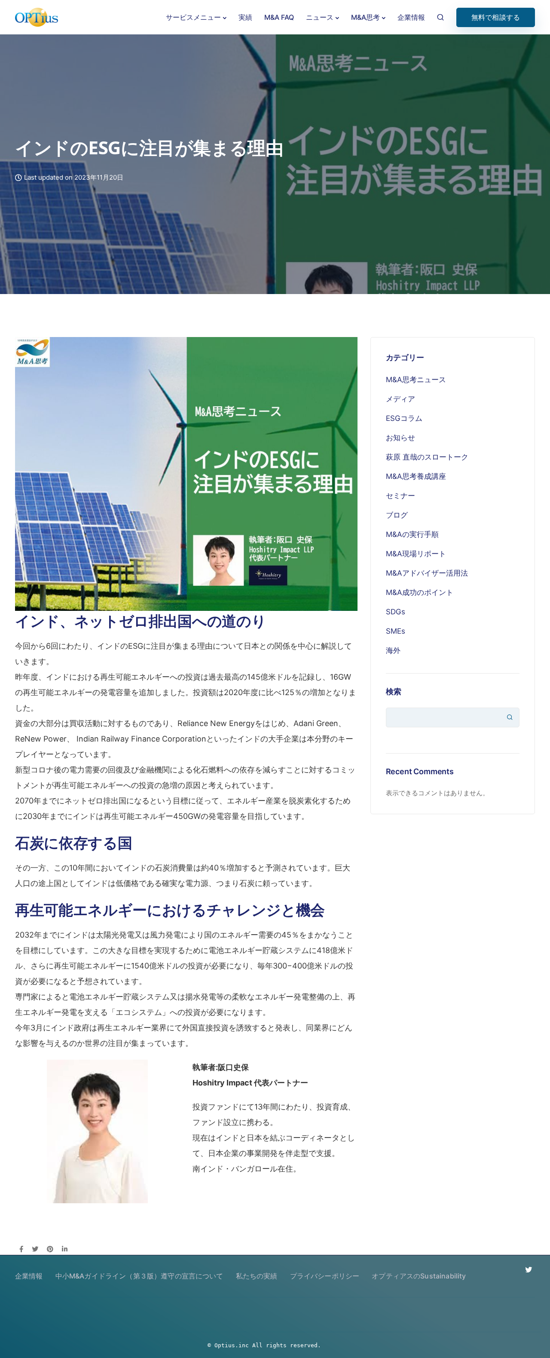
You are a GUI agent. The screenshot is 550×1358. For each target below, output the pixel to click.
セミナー (400, 495)
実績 (245, 17)
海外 (393, 650)
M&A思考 (365, 17)
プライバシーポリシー (325, 1276)
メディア (400, 399)
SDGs (395, 611)
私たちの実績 (257, 1276)
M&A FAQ (279, 17)
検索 (393, 691)
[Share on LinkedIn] (64, 1250)
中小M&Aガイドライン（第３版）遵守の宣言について (139, 1276)
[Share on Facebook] (21, 1250)
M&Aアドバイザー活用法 (427, 573)
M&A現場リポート (416, 553)
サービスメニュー (193, 17)
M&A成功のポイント (419, 592)
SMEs (395, 631)
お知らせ (400, 437)
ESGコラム (404, 418)
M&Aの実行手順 (412, 534)
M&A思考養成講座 (416, 476)
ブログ (397, 515)
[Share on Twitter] (35, 1250)
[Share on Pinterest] (50, 1250)
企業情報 (411, 17)
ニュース (319, 17)
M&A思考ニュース (416, 379)
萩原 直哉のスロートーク (427, 457)
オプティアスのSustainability (419, 1276)
